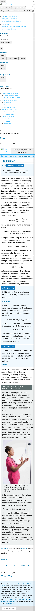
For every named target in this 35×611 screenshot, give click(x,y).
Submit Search (5, 42)
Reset (3, 55)
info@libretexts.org (10, 603)
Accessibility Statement (8, 601)
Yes (5, 576)
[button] (7, 121)
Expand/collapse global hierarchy (3, 156)
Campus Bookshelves (25, 156)
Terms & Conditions (25, 599)
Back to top (4, 559)
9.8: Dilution (4, 548)
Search (4, 608)
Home (10, 156)
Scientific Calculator (10, 107)
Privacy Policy (14, 599)
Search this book (5, 36)
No (11, 576)
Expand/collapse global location (33, 156)
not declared (24, 548)
